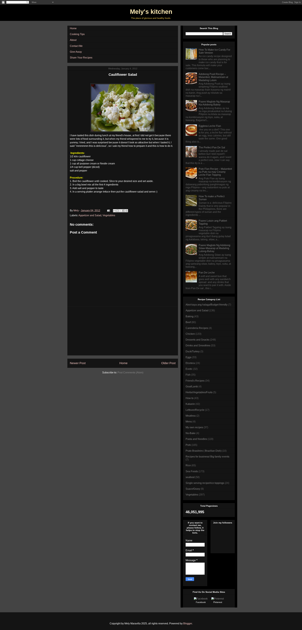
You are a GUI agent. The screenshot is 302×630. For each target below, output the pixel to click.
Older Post (168, 363)
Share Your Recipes (81, 57)
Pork (188, 445)
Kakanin (190, 404)
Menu (189, 421)
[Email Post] (108, 210)
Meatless (191, 415)
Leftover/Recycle (195, 410)
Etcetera (190, 363)
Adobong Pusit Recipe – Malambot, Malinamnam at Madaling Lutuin (213, 77)
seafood (190, 477)
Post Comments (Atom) (130, 372)
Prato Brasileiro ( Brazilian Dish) (203, 450)
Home (73, 28)
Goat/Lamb (192, 386)
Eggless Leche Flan (210, 126)
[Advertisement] (123, 331)
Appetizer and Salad (89, 215)
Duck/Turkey (193, 351)
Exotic (189, 369)
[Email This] (114, 210)
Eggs (188, 357)
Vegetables (109, 215)
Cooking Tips (77, 34)
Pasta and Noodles (196, 439)
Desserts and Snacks (197, 339)
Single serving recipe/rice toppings (205, 483)
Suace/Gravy (193, 488)
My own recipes (194, 427)
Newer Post (78, 363)
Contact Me (76, 46)
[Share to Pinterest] (126, 210)
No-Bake (191, 433)
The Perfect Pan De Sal (212, 147)
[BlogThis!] (117, 210)
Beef (188, 322)
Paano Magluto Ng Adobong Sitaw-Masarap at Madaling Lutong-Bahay (214, 248)
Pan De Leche (207, 272)
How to (189, 398)
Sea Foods (192, 471)
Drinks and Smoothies (198, 345)
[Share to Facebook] (123, 210)
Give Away (76, 51)
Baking (189, 316)
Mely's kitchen (151, 11)
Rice (188, 465)
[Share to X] (120, 210)
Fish (188, 374)
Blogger (187, 623)
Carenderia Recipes (197, 328)
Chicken (190, 334)
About (73, 40)
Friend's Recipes (195, 380)
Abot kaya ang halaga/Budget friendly (206, 304)
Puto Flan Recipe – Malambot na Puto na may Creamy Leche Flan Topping (215, 172)
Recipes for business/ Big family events (207, 456)
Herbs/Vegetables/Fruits (199, 392)
